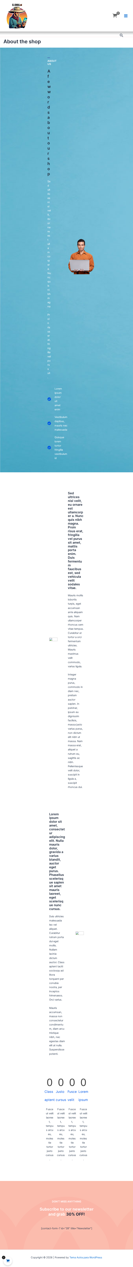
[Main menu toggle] (126, 15)
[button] (121, 35)
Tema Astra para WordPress (85, 1257)
